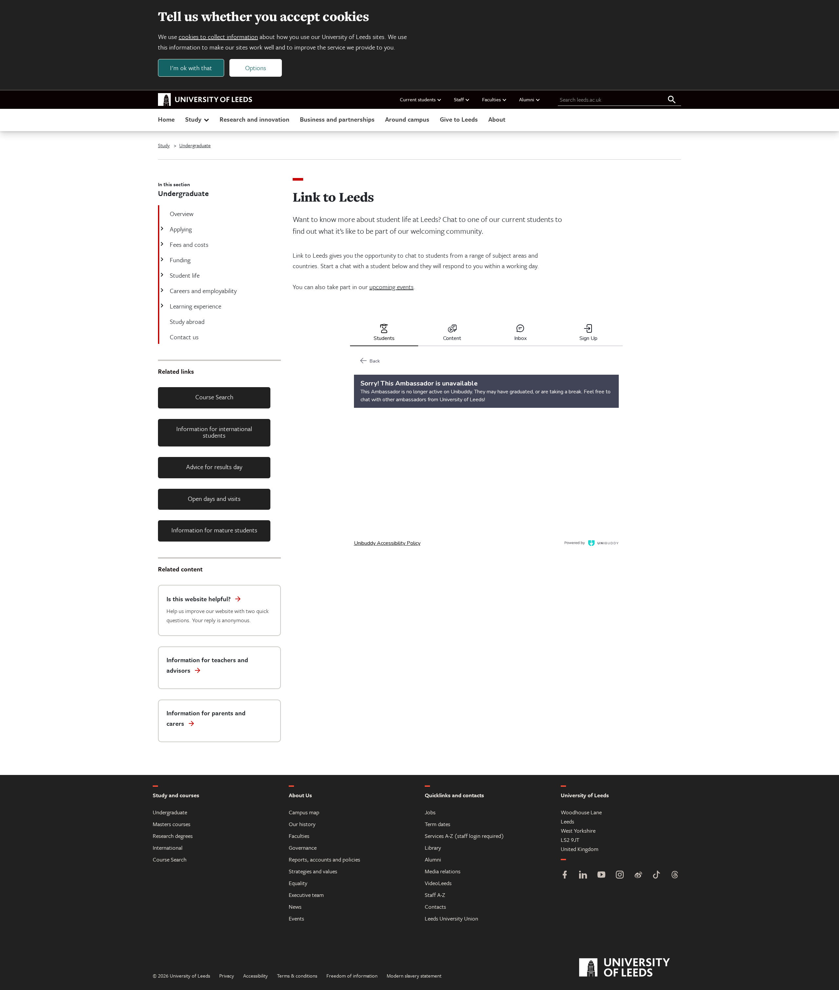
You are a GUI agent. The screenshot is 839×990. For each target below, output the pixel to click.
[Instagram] (620, 875)
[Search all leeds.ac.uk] (672, 100)
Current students (418, 99)
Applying (181, 229)
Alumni (526, 99)
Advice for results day (214, 466)
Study (193, 119)
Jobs (430, 812)
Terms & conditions (297, 975)
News (295, 906)
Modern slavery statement (414, 975)
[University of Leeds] (632, 967)
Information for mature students (214, 529)
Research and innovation (254, 119)
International (168, 847)
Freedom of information (352, 975)
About (496, 119)
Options (255, 67)
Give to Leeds (459, 119)
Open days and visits (214, 498)
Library (433, 847)
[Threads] (675, 875)
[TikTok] (656, 875)
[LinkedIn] (583, 875)
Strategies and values (313, 871)
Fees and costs (189, 244)
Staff (459, 99)
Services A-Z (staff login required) (464, 836)
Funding (180, 259)
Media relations (442, 871)
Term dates (437, 824)
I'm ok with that (191, 67)
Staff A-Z (435, 895)
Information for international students (214, 432)
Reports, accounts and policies (324, 859)
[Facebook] (564, 875)
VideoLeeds (438, 883)
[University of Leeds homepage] (205, 99)
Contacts (435, 906)
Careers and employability (203, 290)
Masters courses (171, 824)
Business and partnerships (337, 119)
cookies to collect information (218, 36)
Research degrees (173, 836)
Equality (298, 883)
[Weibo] (638, 875)
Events (296, 918)
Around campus (407, 119)
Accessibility (255, 975)
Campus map (304, 812)
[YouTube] (601, 875)
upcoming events (391, 286)
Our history (302, 824)
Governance (303, 847)
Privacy (226, 975)
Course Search (214, 396)
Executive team (306, 895)
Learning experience (195, 306)
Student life (185, 275)
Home (166, 119)
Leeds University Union (451, 918)
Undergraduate (195, 145)
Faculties (491, 99)
